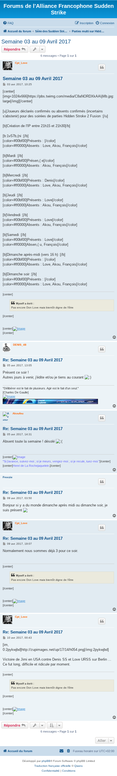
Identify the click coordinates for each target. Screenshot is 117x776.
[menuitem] (8, 23)
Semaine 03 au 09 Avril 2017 (36, 42)
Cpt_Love (21, 62)
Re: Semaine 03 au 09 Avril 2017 (33, 360)
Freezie (8, 477)
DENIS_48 (19, 344)
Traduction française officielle (52, 765)
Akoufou (18, 413)
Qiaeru (78, 765)
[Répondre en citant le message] (101, 67)
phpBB (46, 760)
